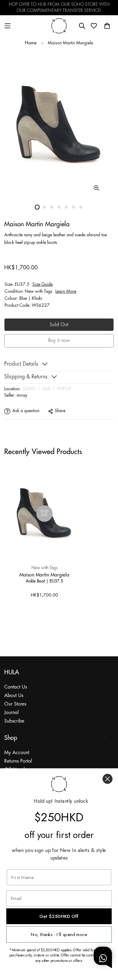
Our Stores (15, 704)
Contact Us (15, 687)
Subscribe (14, 721)
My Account (16, 752)
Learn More (65, 291)
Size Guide (42, 284)
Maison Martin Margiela (44, 575)
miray (22, 395)
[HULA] (59, 25)
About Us (13, 695)
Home (31, 43)
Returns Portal (18, 761)
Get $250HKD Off (58, 916)
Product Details (21, 364)
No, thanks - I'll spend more (59, 934)
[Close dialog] (107, 779)
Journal (11, 712)
